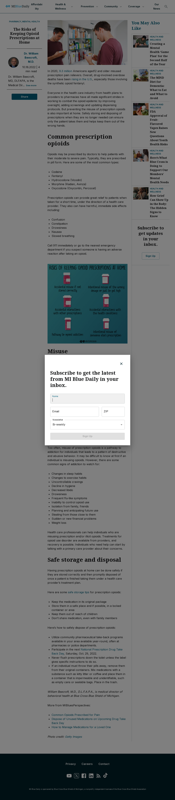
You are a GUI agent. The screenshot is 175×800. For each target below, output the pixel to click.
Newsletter (58, 419)
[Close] (121, 363)
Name (55, 396)
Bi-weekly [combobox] (59, 424)
